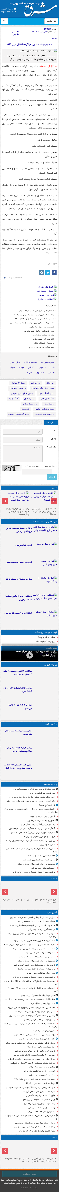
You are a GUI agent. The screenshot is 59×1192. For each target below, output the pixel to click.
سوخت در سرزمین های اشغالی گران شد (38, 1091)
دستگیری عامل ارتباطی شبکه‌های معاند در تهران (18, 597)
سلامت (52, 367)
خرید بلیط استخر (30, 404)
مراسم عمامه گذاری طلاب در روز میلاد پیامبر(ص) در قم (17, 749)
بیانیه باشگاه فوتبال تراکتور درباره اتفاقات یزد (17, 689)
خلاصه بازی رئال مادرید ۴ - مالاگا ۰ (41, 1067)
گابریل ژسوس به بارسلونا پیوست (42, 816)
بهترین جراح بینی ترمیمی (22, 393)
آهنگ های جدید (47, 398)
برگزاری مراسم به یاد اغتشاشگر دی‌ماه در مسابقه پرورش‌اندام (30, 840)
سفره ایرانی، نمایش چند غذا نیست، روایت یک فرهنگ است (30, 956)
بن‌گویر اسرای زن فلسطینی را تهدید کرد (39, 859)
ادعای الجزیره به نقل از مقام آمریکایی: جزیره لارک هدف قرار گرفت (32, 850)
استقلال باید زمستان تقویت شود (18, 613)
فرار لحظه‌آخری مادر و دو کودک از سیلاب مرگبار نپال (34, 789)
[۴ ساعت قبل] (16, 1148)
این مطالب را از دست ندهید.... (43, 521)
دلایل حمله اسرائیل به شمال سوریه (41, 973)
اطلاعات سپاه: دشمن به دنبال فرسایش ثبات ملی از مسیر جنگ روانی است (31, 811)
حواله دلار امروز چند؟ (46, 637)
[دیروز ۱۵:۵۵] (45, 770)
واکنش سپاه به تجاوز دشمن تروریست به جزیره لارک (34, 872)
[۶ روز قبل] (16, 498)
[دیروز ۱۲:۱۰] (45, 584)
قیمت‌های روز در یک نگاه (46, 632)
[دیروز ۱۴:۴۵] (45, 550)
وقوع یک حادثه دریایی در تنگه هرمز (40, 1095)
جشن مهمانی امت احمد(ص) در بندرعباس (18, 732)
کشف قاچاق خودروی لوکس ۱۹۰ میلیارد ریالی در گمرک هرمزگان (44, 511)
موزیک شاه (35, 383)
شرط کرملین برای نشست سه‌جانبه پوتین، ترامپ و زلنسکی (31, 1059)
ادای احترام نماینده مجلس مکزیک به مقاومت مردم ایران (32, 797)
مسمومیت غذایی (30, 362)
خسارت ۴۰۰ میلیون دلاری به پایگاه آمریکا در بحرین (34, 1055)
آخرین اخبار (52, 912)
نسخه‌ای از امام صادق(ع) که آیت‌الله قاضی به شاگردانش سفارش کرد (30, 983)
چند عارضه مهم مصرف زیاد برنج (41, 347)
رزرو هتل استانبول (18, 388)
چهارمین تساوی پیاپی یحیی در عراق (41, 1046)
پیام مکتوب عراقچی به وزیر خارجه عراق (39, 1103)
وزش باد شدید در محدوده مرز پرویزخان (39, 1099)
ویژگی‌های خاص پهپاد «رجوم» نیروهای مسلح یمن (34, 1126)
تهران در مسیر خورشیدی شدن (19, 562)
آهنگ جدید (14, 398)
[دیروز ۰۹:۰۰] (29, 655)
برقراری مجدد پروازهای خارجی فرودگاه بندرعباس (19, 529)
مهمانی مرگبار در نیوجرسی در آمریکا (40, 1083)
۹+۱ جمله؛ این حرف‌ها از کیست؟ (41, 855)
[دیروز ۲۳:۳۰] (45, 736)
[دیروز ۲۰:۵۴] (43, 889)
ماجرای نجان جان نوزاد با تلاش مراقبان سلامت (36, 968)
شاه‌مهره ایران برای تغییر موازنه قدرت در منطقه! (36, 864)
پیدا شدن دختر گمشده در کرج (42, 793)
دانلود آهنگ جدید (46, 393)
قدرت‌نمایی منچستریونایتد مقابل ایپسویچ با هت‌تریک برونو (31, 1007)
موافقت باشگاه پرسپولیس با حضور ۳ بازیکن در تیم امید (17, 672)
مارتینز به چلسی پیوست (45, 844)
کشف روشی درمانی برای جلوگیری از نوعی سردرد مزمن (32, 322)
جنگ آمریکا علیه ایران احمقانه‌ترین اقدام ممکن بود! (34, 940)
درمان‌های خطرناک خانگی (44, 343)
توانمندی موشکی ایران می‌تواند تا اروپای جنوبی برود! (34, 948)
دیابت (21, 367)
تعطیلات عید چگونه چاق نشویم (41, 326)
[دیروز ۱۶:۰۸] (16, 889)
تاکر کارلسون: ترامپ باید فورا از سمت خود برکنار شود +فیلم (31, 801)
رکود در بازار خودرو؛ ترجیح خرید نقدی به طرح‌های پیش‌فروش (17, 511)
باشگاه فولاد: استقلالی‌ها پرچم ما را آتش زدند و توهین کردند (30, 1043)
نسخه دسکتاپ (29, 1174)
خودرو (54, 487)
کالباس (31, 367)
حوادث (54, 878)
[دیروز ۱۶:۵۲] (45, 710)
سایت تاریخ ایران (18, 383)
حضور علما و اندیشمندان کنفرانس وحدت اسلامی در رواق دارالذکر (17, 766)
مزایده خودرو (48, 404)
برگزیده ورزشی (50, 664)
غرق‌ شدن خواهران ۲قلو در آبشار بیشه (39, 836)
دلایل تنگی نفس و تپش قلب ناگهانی (39, 331)
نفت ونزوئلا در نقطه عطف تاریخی (41, 1111)
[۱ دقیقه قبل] (43, 1148)
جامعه (50, 21)
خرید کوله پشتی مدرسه (18, 414)
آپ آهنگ (50, 383)
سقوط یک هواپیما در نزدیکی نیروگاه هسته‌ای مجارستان (33, 832)
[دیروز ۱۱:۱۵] (45, 601)
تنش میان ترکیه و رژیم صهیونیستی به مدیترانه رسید (34, 1011)
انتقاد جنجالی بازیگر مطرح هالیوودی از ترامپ (37, 1038)
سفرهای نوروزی (47, 362)
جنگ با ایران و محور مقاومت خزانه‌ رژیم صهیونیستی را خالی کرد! (29, 999)
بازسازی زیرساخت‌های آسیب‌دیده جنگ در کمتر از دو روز (32, 1015)
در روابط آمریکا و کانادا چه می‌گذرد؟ (40, 929)
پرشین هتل (29, 398)
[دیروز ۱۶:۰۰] (45, 753)
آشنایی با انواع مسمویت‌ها (43, 339)
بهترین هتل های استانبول (42, 388)
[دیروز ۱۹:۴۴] (45, 693)
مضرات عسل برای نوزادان (43, 334)
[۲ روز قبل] (43, 498)
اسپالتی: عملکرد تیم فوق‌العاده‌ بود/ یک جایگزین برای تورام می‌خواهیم (33, 935)
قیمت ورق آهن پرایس (44, 409)
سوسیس (51, 372)
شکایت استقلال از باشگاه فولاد (19, 579)
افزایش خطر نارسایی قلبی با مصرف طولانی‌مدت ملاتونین (32, 917)
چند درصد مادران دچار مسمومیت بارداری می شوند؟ (33, 314)
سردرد (29, 372)
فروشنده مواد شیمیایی (44, 414)
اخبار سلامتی (15, 362)
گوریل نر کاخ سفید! (47, 805)
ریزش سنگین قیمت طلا (45, 641)
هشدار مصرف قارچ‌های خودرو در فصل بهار (36, 310)
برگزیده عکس (51, 724)
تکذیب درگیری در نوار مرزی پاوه (42, 1075)
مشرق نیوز (33, 8)
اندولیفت (25, 409)
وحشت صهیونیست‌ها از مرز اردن (41, 1107)
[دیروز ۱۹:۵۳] (45, 533)
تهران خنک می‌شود (23, 545)
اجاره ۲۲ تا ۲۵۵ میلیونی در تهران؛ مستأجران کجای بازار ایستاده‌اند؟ (28, 944)
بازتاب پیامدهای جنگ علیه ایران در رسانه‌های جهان (34, 1034)
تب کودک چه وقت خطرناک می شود (40, 952)
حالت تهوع (40, 372)
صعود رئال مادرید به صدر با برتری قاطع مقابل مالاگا (34, 1079)
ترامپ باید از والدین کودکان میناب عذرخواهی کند (35, 1051)
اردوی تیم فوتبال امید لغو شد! (43, 868)
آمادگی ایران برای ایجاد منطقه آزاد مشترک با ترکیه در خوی (32, 828)
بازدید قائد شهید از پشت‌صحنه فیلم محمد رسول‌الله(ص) (35, 653)
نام (55, 430)
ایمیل (53, 438)
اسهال (12, 367)
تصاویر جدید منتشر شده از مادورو (41, 820)
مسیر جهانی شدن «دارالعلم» (43, 1003)
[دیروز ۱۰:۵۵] (45, 618)
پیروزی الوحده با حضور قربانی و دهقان (39, 1019)
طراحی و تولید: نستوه (29, 1187)
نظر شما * (51, 447)
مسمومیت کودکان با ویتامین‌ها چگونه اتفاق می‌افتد (33, 318)
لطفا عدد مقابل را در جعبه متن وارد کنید (40, 466)
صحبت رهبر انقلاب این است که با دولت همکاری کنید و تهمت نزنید (31, 1117)
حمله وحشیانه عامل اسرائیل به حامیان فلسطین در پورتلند (32, 925)
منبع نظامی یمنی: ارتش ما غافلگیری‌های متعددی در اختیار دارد (30, 1087)
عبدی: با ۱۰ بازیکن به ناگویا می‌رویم (20, 706)
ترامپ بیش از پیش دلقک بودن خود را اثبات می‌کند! (34, 965)
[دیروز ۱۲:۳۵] (45, 567)
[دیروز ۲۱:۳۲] (45, 676)
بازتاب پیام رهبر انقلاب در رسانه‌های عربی (38, 824)
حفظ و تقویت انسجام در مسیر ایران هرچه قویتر (35, 921)
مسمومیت (42, 367)
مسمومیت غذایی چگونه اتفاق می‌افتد (29, 44)
